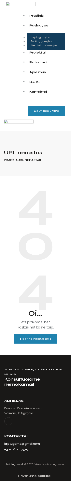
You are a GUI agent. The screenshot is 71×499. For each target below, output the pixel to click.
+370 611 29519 (16, 449)
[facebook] (8, 421)
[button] (43, 124)
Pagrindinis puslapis (35, 338)
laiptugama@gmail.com (22, 444)
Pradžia (11, 160)
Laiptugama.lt (15, 464)
